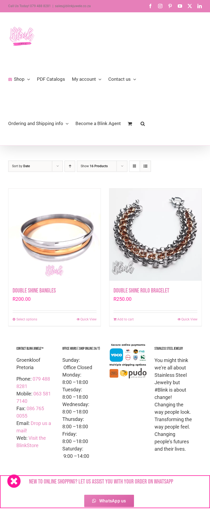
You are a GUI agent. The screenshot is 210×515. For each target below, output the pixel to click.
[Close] (13, 481)
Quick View (88, 319)
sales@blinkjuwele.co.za (73, 6)
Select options (26, 319)
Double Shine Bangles (34, 290)
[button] (143, 123)
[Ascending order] (70, 166)
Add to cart (125, 319)
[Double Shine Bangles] (54, 235)
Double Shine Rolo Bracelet (141, 290)
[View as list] (145, 166)
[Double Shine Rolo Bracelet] (155, 235)
